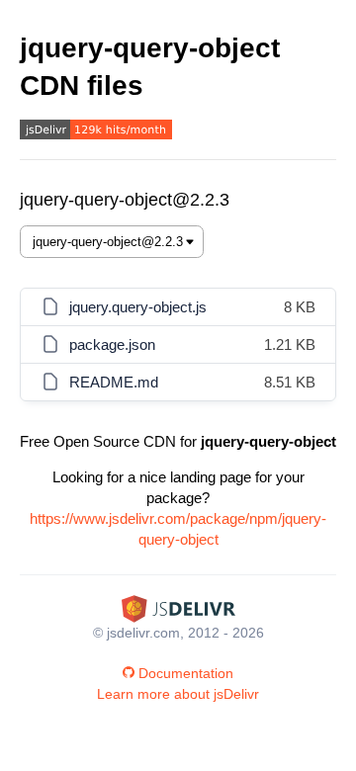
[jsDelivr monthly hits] (96, 132)
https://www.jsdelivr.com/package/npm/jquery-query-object (178, 529)
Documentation (185, 673)
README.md (113, 382)
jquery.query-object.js (138, 307)
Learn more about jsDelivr (178, 694)
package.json (112, 344)
